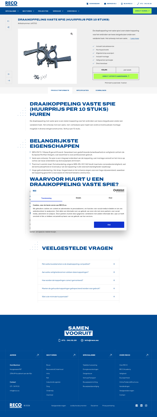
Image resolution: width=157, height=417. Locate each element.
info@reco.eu (92, 340)
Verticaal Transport (89, 378)
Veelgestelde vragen (126, 391)
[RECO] (16, 405)
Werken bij (111, 3)
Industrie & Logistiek (53, 382)
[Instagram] (146, 405)
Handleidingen (124, 386)
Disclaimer (94, 405)
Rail (47, 378)
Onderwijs (50, 391)
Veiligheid (122, 373)
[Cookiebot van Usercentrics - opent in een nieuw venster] (115, 190)
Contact (122, 395)
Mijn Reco (128, 3)
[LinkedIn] (141, 405)
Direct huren (141, 11)
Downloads (101, 90)
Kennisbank (94, 3)
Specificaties (82, 90)
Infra (48, 373)
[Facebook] (137, 405)
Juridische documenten (78, 405)
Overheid (49, 395)
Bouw (48, 365)
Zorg (48, 386)
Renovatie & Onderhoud (54, 369)
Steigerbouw (87, 373)
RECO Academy (125, 369)
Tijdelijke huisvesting (90, 365)
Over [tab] (110, 198)
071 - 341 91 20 (146, 3)
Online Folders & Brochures (128, 382)
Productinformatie (60, 90)
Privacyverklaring (108, 405)
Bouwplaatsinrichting (90, 382)
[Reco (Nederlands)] (11, 3)
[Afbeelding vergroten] (71, 33)
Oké (109, 225)
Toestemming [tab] (46, 198)
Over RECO (123, 365)
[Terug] (8, 21)
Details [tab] (78, 198)
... (134, 38)
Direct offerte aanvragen (115, 76)
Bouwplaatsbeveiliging (91, 386)
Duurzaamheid (124, 378)
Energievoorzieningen (90, 369)
